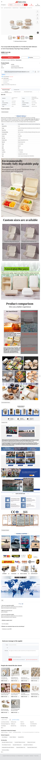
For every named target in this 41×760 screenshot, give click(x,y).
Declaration (31, 755)
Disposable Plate (29, 7)
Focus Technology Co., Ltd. (13, 755)
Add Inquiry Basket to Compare (20, 41)
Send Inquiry (10, 57)
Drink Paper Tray (23, 725)
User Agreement (26, 755)
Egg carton (32, 721)
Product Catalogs (16, 719)
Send (10, 659)
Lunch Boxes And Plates (5, 721)
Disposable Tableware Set (17, 744)
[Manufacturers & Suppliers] (20, 2)
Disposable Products (15, 7)
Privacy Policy (36, 755)
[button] (36, 92)
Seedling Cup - (13, 723)
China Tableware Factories (6, 744)
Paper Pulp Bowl (33, 725)
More (2, 751)
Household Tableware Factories (20, 742)
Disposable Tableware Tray (20, 747)
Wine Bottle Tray (13, 725)
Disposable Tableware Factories (7, 742)
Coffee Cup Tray (13, 721)
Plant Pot (22, 721)
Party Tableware (4, 737)
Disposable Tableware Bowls (32, 747)
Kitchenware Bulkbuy (5, 749)
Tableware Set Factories (31, 742)
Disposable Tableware (23, 7)
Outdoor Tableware (13, 737)
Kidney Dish (22, 723)
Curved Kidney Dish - (33, 723)
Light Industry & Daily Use (7, 7)
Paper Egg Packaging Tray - (5, 723)
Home (2, 7)
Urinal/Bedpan (3, 725)
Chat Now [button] (31, 57)
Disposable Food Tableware (28, 744)
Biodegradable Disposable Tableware (8, 747)
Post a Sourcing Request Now (31, 659)
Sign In (3, 84)
